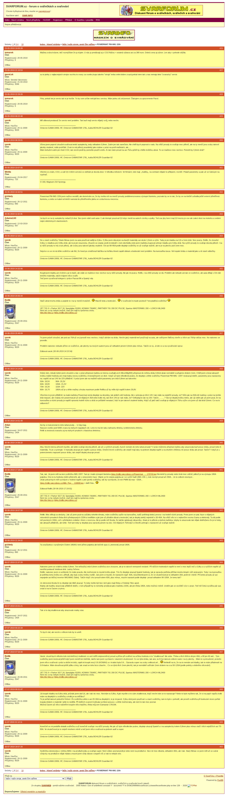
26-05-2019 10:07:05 (14, 168)
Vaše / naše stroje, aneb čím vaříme (78, 44)
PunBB (220, 780)
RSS (98, 20)
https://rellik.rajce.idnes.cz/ (65, 313)
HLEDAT (46, 20)
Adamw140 (10, 218)
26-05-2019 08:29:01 (14, 140)
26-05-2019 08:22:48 (14, 116)
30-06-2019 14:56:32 (14, 443)
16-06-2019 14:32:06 (14, 269)
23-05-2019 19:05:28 (14, 48)
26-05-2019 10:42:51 (14, 192)
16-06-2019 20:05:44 (14, 296)
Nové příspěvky (33, 20)
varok (8, 120)
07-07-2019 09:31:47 (14, 689)
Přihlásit (68, 20)
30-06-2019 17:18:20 (14, 470)
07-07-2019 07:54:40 (14, 652)
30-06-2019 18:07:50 (14, 510)
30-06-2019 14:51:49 (14, 421)
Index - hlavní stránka (14, 20)
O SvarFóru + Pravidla (213, 776)
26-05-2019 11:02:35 (13, 214)
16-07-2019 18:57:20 (14, 747)
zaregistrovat (44, 11)
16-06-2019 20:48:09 (14, 333)
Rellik (8, 300)
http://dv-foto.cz (47, 313)
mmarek (9, 52)
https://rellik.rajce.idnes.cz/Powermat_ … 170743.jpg (133, 474)
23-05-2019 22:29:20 (14, 94)
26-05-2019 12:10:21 (14, 236)
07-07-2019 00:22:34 (14, 628)
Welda (8, 172)
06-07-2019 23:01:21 (14, 606)
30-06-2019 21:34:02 (14, 540)
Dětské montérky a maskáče (33, 791)
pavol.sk (9, 74)
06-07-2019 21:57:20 (14, 562)
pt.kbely (9, 196)
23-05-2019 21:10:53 (14, 70)
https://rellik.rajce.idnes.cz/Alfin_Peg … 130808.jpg (62, 483)
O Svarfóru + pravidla (84, 20)
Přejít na (8, 776)
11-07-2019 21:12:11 (13, 722)
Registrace (58, 20)
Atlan (7, 425)
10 (22, 44)
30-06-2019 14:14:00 (14, 369)
